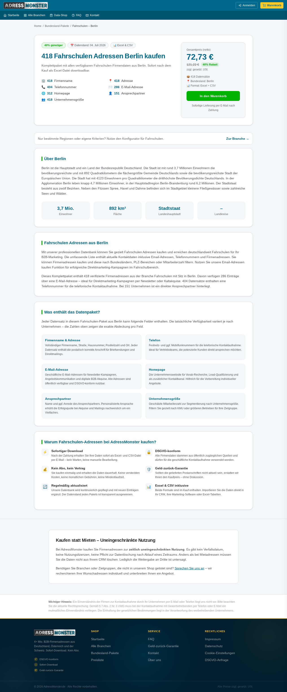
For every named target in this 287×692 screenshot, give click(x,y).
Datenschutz (214, 646)
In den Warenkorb (213, 96)
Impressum (213, 639)
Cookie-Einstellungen (220, 653)
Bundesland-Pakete (57, 26)
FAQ (78, 15)
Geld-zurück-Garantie (163, 646)
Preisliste (97, 660)
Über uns (154, 660)
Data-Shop (60, 15)
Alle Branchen (36, 15)
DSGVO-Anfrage (216, 660)
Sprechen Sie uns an (189, 568)
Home (37, 26)
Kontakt (94, 15)
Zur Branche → (237, 138)
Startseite (13, 15)
